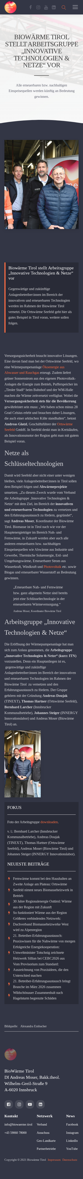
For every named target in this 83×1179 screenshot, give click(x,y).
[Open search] (64, 7)
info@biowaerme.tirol (18, 1124)
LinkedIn (72, 1140)
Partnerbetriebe (46, 1148)
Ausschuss (43, 1132)
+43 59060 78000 (15, 1132)
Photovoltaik (52, 567)
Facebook (72, 1124)
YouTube (72, 1148)
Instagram (72, 1132)
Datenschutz (69, 1159)
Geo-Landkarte (46, 1140)
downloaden (49, 822)
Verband (42, 1124)
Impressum (54, 1159)
